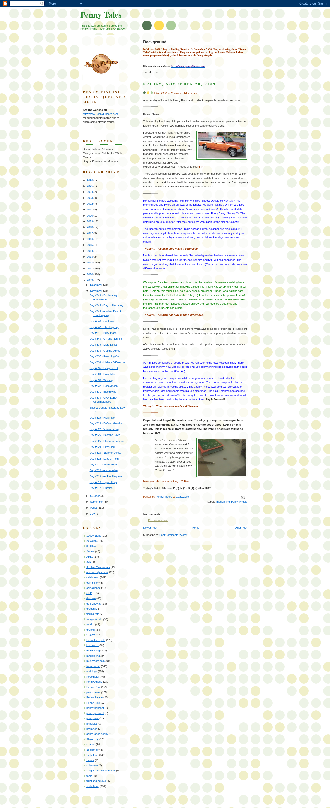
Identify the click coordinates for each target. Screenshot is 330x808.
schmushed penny (97, 734)
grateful (90, 629)
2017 (90, 233)
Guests (90, 634)
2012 (90, 262)
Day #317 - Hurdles (101, 487)
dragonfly (91, 608)
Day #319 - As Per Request (106, 476)
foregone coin (94, 619)
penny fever (93, 692)
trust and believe (96, 780)
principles (92, 723)
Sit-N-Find (92, 755)
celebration (92, 577)
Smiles (90, 760)
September (97, 501)
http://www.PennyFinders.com (100, 113)
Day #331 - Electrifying (103, 391)
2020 (90, 215)
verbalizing (92, 786)
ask (88, 561)
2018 (90, 227)
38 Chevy (92, 546)
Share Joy (92, 739)
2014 (90, 250)
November (96, 290)
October (95, 495)
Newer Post (150, 527)
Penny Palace (94, 697)
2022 (90, 203)
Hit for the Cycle (95, 640)
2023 (90, 197)
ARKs (89, 556)
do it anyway (93, 603)
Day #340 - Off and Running (106, 338)
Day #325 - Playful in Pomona (107, 441)
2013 (90, 256)
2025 (90, 186)
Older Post (241, 527)
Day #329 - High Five (102, 417)
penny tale (92, 718)
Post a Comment (158, 520)
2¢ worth (91, 540)
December (96, 285)
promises (91, 728)
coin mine (92, 582)
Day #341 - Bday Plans (103, 332)
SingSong (92, 749)
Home (195, 527)
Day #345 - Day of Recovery (106, 305)
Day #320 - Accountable (104, 470)
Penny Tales (101, 14)
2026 (90, 180)
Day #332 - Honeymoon (104, 385)
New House (93, 666)
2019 (90, 221)
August (94, 507)
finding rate (92, 614)
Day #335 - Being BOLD (104, 368)
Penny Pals (93, 702)
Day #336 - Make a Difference (107, 362)
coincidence (93, 587)
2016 (90, 239)
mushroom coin (95, 660)
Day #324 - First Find (102, 446)
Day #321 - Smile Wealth (104, 464)
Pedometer (92, 676)
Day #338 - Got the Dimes (105, 350)
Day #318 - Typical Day (103, 482)
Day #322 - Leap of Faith (104, 458)
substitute (92, 765)
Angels (90, 551)
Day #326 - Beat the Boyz (105, 435)
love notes (92, 645)
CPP (89, 593)
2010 (90, 274)
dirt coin (91, 598)
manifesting (93, 650)
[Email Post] (243, 497)
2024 (90, 191)
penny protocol (95, 713)
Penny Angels (239, 501)
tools (89, 775)
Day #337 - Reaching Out (105, 356)
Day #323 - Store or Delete (105, 452)
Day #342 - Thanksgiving (104, 327)
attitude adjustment (97, 572)
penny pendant (95, 707)
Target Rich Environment (100, 770)
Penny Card (93, 687)
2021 (90, 209)
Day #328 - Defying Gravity (106, 423)
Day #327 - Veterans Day (104, 429)
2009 (90, 280)
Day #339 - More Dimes (104, 344)
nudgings (91, 671)
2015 (90, 244)
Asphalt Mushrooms (98, 567)
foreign (90, 624)
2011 (90, 268)
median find (223, 501)
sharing (90, 744)
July (93, 513)
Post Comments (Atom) (173, 534)
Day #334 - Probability (102, 374)
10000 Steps (93, 535)
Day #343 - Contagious (103, 321)
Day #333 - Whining (101, 380)
